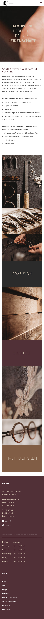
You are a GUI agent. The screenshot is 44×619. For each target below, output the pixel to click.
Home (4, 582)
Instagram (8, 525)
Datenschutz (6, 605)
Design (4, 590)
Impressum (6, 609)
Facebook (8, 521)
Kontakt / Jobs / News (10, 597)
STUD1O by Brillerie (9, 601)
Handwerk (5, 594)
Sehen (4, 586)
